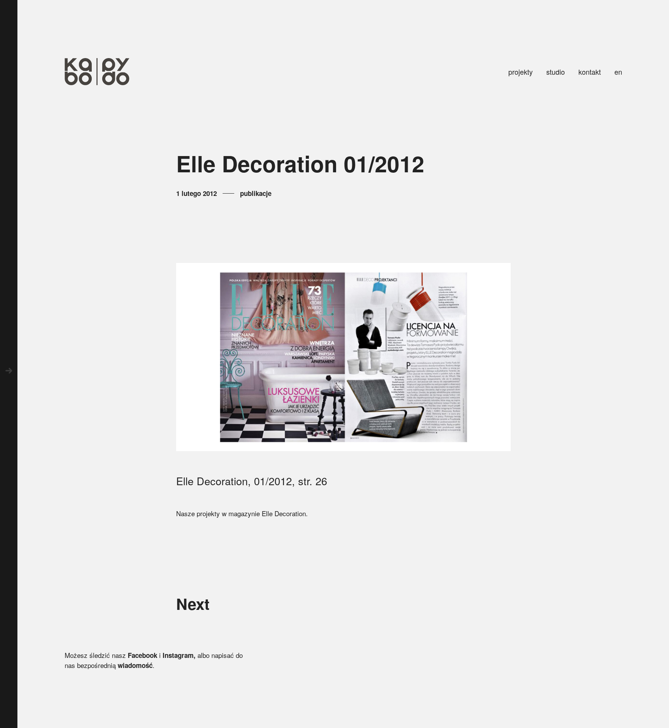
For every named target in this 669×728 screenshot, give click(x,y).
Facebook (142, 655)
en (618, 72)
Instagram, (179, 655)
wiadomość (135, 665)
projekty (520, 72)
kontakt (589, 72)
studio (555, 72)
